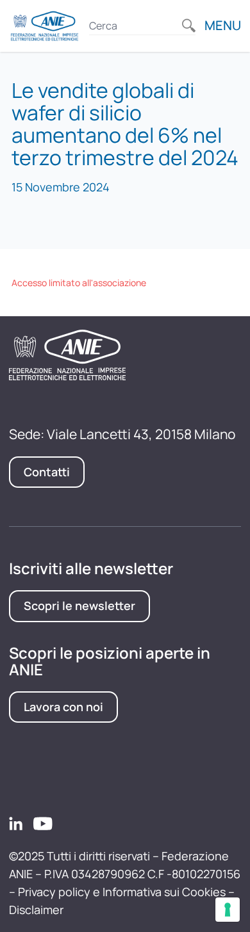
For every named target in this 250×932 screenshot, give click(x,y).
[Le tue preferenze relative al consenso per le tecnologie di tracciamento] (227, 909)
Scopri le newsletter (79, 605)
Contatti (47, 471)
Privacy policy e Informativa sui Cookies (122, 891)
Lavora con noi (63, 706)
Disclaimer (36, 909)
